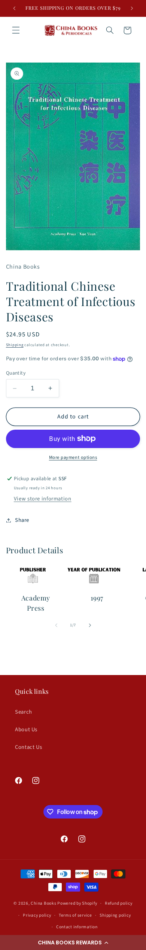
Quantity (15, 372)
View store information (43, 499)
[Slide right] (90, 625)
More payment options (73, 457)
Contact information (77, 927)
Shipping (15, 345)
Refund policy (119, 903)
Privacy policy (37, 915)
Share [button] (22, 520)
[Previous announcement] (14, 8)
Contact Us (28, 747)
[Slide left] (56, 625)
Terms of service (75, 915)
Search (23, 712)
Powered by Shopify (77, 903)
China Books (43, 903)
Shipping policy (115, 915)
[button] (73, 942)
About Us (26, 729)
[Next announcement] (132, 8)
